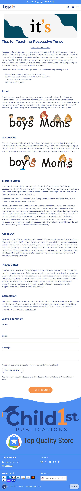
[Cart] (72, 7)
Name (5, 324)
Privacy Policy (51, 377)
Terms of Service (67, 377)
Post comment (12, 370)
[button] (4, 486)
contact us (30, 310)
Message (6, 348)
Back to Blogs (42, 390)
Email (4, 336)
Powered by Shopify (33, 486)
